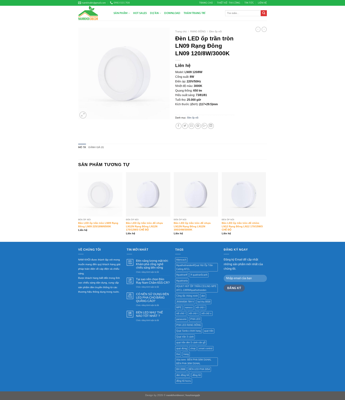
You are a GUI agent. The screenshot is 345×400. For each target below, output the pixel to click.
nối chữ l (180, 313)
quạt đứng (181, 348)
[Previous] (78, 206)
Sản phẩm (120, 13)
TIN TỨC (249, 3)
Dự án (154, 13)
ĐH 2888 (180, 369)
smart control (205, 348)
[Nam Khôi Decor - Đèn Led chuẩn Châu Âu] (93, 13)
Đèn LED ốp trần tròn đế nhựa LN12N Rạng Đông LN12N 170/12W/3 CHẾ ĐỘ (144, 226)
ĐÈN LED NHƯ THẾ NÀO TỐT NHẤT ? (149, 314)
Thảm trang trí (194, 13)
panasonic (181, 319)
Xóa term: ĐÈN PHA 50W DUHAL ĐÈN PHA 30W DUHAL (193, 361)
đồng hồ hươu (183, 381)
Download (172, 13)
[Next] (265, 206)
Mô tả (82, 147)
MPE (178, 307)
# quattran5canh (199, 274)
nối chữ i (200, 307)
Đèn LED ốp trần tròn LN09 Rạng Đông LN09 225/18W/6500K (98, 225)
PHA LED (195, 319)
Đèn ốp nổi (215, 31)
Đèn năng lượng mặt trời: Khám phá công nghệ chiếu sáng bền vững (152, 264)
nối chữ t (193, 313)
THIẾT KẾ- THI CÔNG (228, 3)
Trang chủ (181, 31)
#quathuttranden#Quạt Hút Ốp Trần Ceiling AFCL (194, 267)
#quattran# (181, 274)
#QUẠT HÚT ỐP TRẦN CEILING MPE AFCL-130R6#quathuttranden (196, 288)
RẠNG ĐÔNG (198, 31)
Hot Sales (140, 13)
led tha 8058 (203, 301)
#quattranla (182, 280)
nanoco (188, 307)
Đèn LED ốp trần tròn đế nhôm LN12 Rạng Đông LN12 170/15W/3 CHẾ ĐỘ (242, 226)
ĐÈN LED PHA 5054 (199, 369)
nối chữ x (206, 313)
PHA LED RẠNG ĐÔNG (188, 325)
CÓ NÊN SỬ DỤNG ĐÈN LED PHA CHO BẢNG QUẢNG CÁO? (152, 298)
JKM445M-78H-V (185, 301)
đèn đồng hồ (182, 375)
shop (192, 348)
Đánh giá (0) (96, 147)
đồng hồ (196, 375)
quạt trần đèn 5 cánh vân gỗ (190, 342)
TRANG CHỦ (206, 3)
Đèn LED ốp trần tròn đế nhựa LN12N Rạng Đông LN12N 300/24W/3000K (192, 226)
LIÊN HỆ (262, 3)
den (203, 295)
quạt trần (208, 330)
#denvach (181, 259)
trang (186, 354)
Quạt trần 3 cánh (185, 336)
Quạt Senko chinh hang (188, 330)
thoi (178, 354)
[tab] (82, 147)
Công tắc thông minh (187, 295)
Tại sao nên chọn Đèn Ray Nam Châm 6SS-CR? (153, 281)
